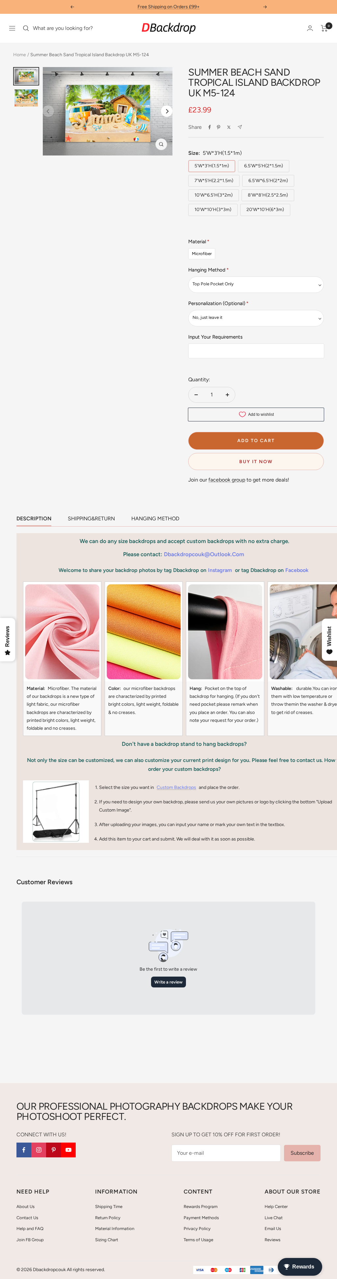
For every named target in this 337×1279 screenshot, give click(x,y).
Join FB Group (30, 1239)
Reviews (272, 1239)
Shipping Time (108, 1206)
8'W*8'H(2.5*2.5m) (268, 195)
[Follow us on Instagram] (38, 1150)
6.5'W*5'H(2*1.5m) (263, 166)
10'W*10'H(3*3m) (212, 209)
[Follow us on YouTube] (68, 1150)
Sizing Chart (106, 1239)
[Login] (310, 28)
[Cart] (324, 28)
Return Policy (107, 1217)
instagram (220, 570)
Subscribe (302, 1153)
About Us (25, 1206)
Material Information (114, 1228)
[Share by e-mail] (240, 127)
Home (19, 55)
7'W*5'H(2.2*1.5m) (213, 180)
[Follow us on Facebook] (23, 1150)
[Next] (166, 111)
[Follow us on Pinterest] (53, 1150)
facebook (296, 570)
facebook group (226, 480)
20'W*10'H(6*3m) (265, 209)
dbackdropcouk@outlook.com (204, 554)
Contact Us (27, 1217)
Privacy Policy (197, 1228)
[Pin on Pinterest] (218, 127)
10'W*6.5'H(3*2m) (213, 195)
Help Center (276, 1206)
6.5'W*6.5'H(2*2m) (268, 180)
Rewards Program (201, 1206)
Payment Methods (201, 1217)
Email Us (273, 1228)
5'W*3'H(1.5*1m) (211, 166)
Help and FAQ (29, 1228)
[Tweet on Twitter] (229, 127)
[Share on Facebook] (209, 127)
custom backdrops (176, 787)
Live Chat (274, 1217)
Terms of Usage (198, 1239)
